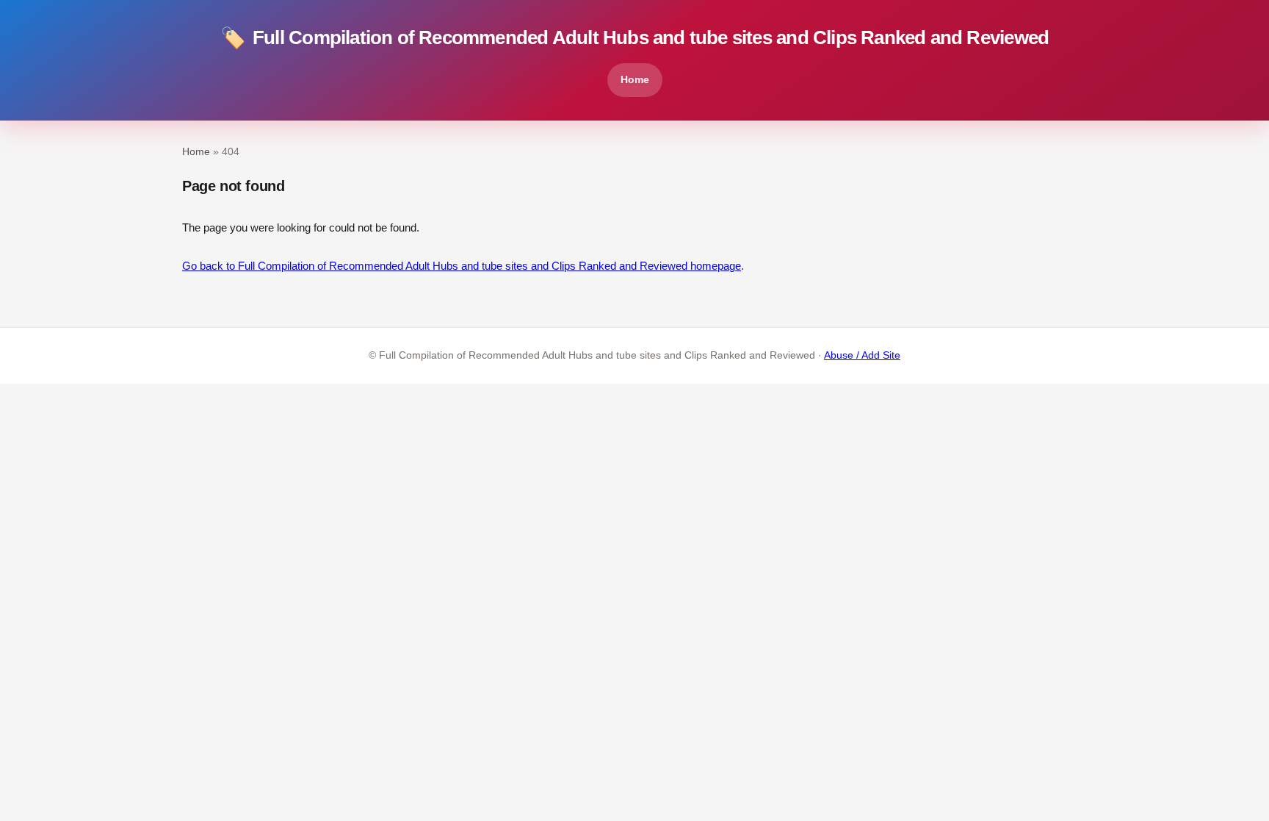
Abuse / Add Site (862, 355)
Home (635, 79)
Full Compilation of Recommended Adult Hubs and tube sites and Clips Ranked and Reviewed (634, 37)
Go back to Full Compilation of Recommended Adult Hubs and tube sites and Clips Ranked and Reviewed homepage (461, 265)
